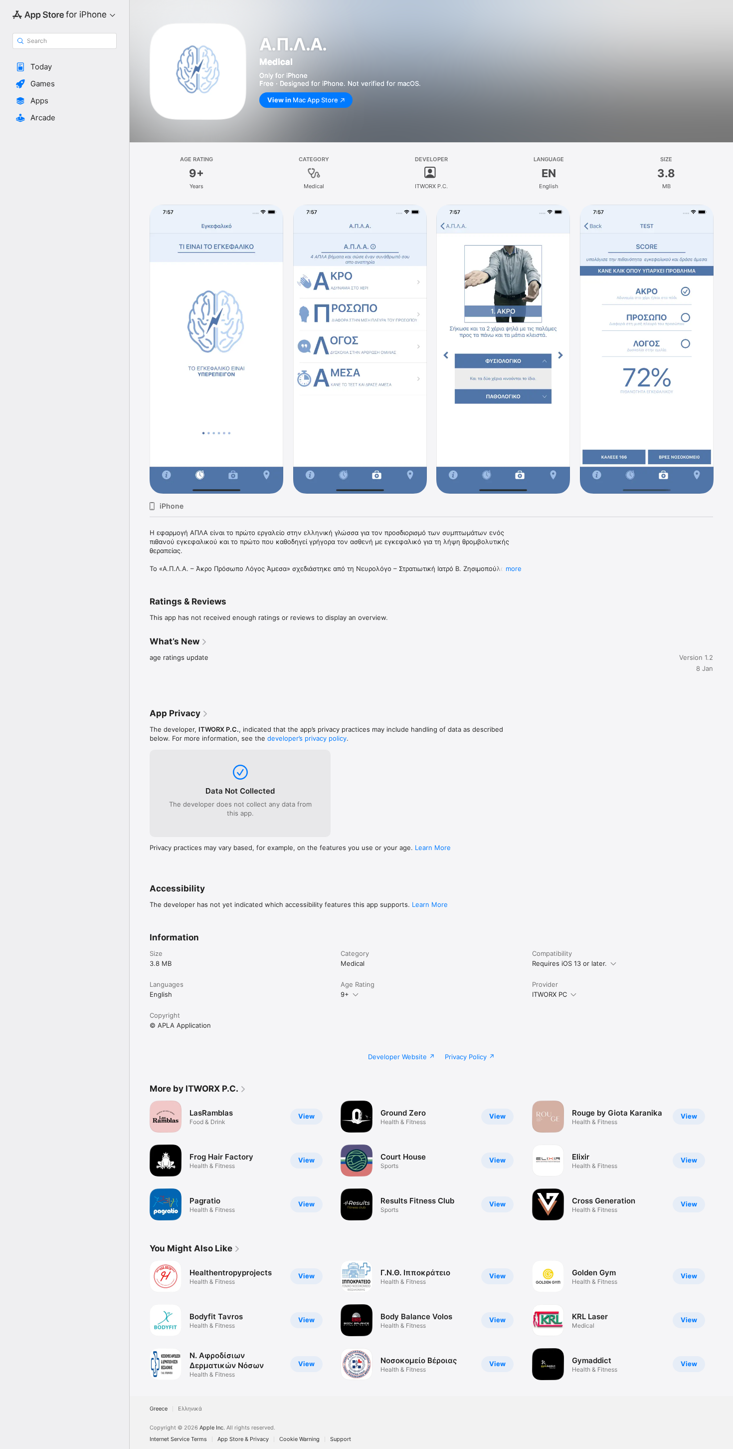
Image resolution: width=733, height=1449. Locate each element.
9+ (345, 994)
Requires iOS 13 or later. (569, 963)
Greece (159, 1409)
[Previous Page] (140, 349)
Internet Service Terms (178, 1439)
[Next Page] (723, 349)
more (514, 569)
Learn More (433, 848)
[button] (64, 66)
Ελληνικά (190, 1409)
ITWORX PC (549, 994)
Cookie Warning (299, 1439)
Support (340, 1439)
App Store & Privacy (243, 1439)
